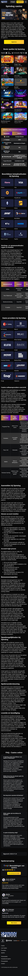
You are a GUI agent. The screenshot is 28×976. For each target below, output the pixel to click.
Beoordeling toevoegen (14, 873)
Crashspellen (17, 52)
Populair (3, 52)
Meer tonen (14, 922)
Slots (23, 52)
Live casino (9, 53)
